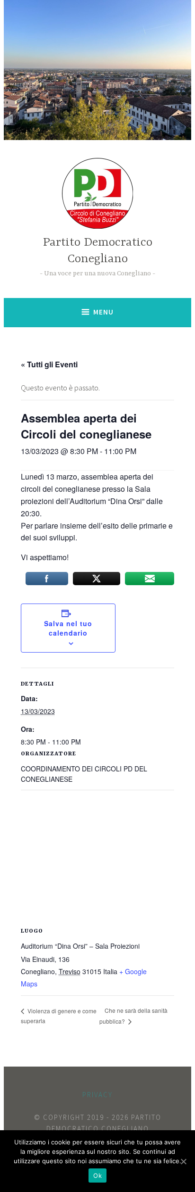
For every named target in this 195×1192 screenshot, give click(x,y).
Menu (103, 311)
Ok (97, 1175)
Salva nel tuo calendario (68, 628)
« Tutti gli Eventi (49, 364)
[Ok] (183, 1161)
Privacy (97, 1094)
